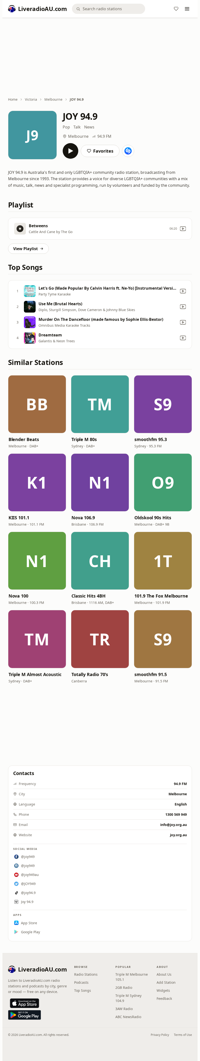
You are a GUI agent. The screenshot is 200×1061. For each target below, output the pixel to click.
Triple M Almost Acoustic (35, 674)
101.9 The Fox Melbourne (161, 596)
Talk (77, 127)
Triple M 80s (84, 439)
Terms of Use (183, 1035)
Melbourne (53, 99)
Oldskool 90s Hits (152, 518)
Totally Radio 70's (89, 674)
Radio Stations (86, 974)
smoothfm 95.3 (150, 439)
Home (13, 99)
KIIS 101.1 (19, 518)
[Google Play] (24, 1015)
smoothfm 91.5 (150, 674)
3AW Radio (124, 1008)
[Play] (70, 151)
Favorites (103, 151)
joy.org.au (178, 835)
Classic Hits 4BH (88, 596)
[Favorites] (176, 9)
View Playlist (25, 248)
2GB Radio (123, 987)
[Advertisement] (100, 58)
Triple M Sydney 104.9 (128, 998)
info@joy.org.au (173, 824)
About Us (164, 974)
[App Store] (24, 1003)
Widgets (163, 990)
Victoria (31, 99)
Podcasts (81, 982)
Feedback (164, 998)
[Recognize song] (128, 151)
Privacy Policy (160, 1035)
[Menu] (187, 9)
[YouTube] (183, 229)
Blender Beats (24, 439)
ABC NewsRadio (128, 1016)
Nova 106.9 (83, 518)
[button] (37, 404)
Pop (66, 127)
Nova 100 (18, 596)
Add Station (166, 982)
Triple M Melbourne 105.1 (131, 977)
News (89, 127)
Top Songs (82, 990)
